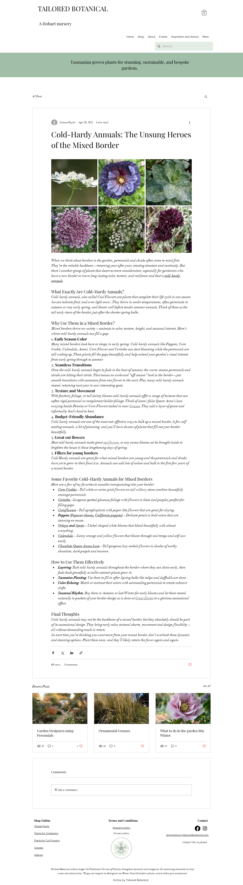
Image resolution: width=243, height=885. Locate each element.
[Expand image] (74, 182)
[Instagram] (205, 828)
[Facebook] (197, 828)
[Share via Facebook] (53, 653)
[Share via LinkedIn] (71, 653)
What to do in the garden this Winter (182, 733)
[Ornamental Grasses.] (121, 708)
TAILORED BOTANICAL (73, 8)
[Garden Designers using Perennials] (59, 708)
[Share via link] (81, 653)
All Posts (37, 96)
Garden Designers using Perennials (55, 733)
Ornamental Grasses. (115, 730)
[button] (204, 12)
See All (207, 686)
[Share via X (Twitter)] (62, 653)
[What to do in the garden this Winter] (183, 708)
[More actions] (189, 122)
